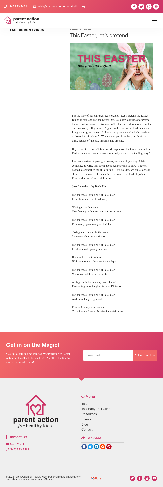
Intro (85, 403)
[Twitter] (141, 7)
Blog (85, 424)
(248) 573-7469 (19, 449)
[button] (154, 20)
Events (86, 419)
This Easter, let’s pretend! (99, 35)
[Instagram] (149, 7)
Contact (87, 429)
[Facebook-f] (134, 7)
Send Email (16, 444)
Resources (89, 414)
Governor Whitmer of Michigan (102, 149)
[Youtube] (156, 7)
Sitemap (49, 479)
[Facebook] (139, 478)
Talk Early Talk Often (96, 409)
